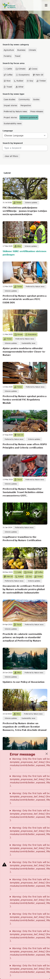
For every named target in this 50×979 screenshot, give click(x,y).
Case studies (9, 99)
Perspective (26, 105)
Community (24, 99)
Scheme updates (28, 117)
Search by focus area (13, 63)
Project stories (10, 117)
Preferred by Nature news (15, 111)
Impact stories (10, 105)
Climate (32, 50)
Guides (36, 99)
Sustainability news (12, 123)
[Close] (46, 754)
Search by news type (13, 94)
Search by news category (16, 44)
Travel (17, 56)
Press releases (36, 111)
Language (8, 131)
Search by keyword (13, 143)
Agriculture (9, 50)
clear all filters (11, 156)
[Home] (11, 5)
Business (21, 50)
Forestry (7, 56)
